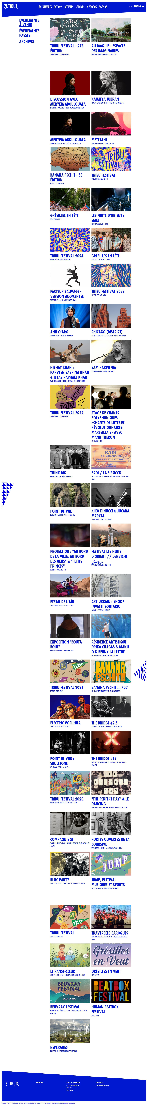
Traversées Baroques (109, 933)
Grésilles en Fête (105, 256)
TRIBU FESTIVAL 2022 (66, 413)
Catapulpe (47, 1103)
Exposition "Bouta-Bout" (66, 644)
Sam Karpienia (103, 367)
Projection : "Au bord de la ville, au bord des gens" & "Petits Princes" (69, 559)
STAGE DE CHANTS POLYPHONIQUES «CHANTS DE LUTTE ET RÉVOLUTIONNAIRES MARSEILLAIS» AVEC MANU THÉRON (108, 425)
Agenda (103, 6)
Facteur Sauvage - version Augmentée (67, 294)
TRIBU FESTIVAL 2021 (66, 687)
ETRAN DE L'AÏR (62, 601)
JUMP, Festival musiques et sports (108, 882)
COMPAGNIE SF (61, 839)
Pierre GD (40, 1103)
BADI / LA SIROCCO (106, 473)
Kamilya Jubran (105, 99)
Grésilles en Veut (106, 971)
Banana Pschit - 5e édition (66, 177)
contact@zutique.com (102, 1085)
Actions (58, 6)
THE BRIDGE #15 (104, 758)
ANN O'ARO (59, 332)
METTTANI (99, 139)
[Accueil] (10, 6)
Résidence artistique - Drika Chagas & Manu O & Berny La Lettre (110, 647)
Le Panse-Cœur (62, 971)
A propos (92, 6)
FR (129, 6)
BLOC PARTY (59, 880)
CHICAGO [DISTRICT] (106, 332)
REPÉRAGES (59, 1047)
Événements (45, 6)
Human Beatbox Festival (105, 1009)
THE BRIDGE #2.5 (104, 723)
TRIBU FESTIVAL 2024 (66, 256)
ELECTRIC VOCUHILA (65, 723)
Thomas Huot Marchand (67, 1103)
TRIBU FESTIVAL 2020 (66, 799)
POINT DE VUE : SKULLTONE (62, 761)
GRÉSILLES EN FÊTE (64, 215)
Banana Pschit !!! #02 (109, 687)
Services (79, 6)
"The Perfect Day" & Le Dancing (110, 801)
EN (131, 6)
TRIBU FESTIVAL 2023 (108, 291)
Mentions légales (18, 1103)
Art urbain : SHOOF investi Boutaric (107, 604)
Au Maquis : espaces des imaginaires (108, 48)
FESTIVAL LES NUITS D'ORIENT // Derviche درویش (109, 556)
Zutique (4, 1103)
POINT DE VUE (61, 511)
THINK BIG (58, 473)
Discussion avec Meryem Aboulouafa (68, 101)
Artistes (68, 6)
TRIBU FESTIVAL (103, 175)
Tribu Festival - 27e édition (66, 48)
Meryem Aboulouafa (68, 139)
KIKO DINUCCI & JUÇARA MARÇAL (110, 513)
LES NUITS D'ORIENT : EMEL (107, 218)
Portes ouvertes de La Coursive (110, 842)
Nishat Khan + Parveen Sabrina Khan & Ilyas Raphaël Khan (69, 372)
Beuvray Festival (65, 1007)
